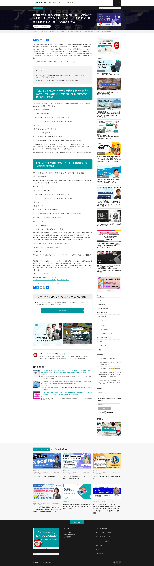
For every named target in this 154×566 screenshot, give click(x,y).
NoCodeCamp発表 (103, 308)
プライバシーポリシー (101, 528)
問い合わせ (62, 310)
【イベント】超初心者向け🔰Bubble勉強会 (109, 368)
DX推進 (36, 472)
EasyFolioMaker (102, 300)
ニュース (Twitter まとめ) (104, 337)
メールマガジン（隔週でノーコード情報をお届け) (109, 399)
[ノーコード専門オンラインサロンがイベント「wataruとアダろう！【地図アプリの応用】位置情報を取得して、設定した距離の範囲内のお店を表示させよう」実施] (36, 373)
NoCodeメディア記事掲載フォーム (105, 541)
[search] (120, 8)
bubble (71, 8)
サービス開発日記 (102, 329)
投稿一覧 (61, 354)
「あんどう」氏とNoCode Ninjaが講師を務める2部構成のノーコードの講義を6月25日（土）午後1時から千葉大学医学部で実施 (62, 76)
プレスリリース (102, 345)
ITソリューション (42, 472)
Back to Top (77, 522)
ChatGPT (65, 8)
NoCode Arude (102, 304)
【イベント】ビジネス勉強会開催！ (107, 358)
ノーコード (47, 8)
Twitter (84, 358)
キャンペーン (101, 320)
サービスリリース (102, 325)
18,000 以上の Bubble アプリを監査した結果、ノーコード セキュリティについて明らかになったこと (109, 382)
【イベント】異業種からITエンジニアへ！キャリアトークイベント (77, 477)
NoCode (54, 8)
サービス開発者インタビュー (105, 333)
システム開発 (38, 473)
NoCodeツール (102, 316)
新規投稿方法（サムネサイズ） (104, 536)
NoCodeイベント (45, 26)
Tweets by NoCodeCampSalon (104, 437)
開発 (99, 350)
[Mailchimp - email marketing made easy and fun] (106, 413)
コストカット (49, 472)
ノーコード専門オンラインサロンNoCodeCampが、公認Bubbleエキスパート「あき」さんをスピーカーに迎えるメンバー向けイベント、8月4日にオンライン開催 (107, 508)
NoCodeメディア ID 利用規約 (103, 532)
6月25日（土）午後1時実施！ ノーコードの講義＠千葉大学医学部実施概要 (57, 80)
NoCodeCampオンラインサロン (83, 356)
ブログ (100, 341)
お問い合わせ (99, 553)
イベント (59, 8)
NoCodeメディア (47, 562)
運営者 (98, 549)
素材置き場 (99, 545)
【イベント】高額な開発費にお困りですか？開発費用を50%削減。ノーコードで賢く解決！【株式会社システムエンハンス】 (109, 374)
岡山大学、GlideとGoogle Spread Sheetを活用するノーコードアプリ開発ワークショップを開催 (77, 506)
